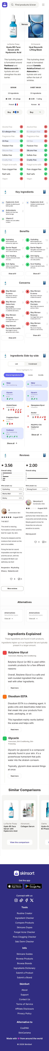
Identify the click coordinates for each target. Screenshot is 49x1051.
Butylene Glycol (18, 652)
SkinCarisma (24, 1032)
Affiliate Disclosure (24, 1008)
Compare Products (24, 922)
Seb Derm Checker (24, 941)
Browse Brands (24, 963)
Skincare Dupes (24, 927)
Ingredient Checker (24, 918)
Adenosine (31, 71)
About (24, 990)
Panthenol (8, 65)
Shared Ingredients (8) (14, 375)
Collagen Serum (27, 826)
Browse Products (24, 958)
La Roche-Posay (13, 44)
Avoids (40, 375)
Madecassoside (11, 68)
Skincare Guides (25, 954)
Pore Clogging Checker (24, 936)
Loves (30, 375)
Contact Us (24, 999)
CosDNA (24, 1028)
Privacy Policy (24, 1013)
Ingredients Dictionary (24, 968)
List (16, 364)
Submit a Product (24, 972)
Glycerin (13, 738)
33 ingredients (35, 93)
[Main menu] (43, 4)
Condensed (32, 364)
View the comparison (19, 842)
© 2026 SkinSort (24, 1044)
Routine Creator (24, 913)
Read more (14, 688)
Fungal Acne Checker (24, 932)
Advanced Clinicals (25, 823)
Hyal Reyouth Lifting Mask (35, 48)
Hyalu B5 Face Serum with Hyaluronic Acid (13, 50)
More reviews (12, 588)
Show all (10, 443)
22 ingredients (13, 93)
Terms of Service (24, 1004)
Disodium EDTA (17, 696)
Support (24, 994)
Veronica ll (38, 501)
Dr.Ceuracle (35, 44)
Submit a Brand (24, 977)
